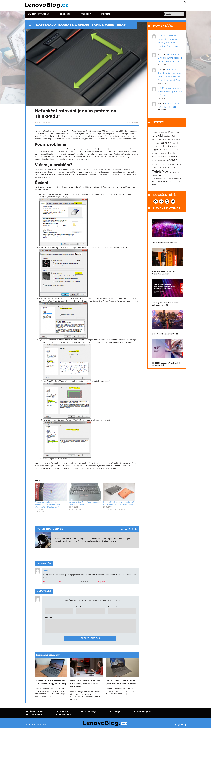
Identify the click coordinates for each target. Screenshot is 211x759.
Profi (122, 25)
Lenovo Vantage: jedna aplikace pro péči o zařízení (170, 91)
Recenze (64, 14)
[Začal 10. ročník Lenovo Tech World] (167, 228)
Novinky (64, 712)
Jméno (47, 607)
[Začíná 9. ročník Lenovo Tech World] (167, 319)
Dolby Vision (167, 139)
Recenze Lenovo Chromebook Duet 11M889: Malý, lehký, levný (50, 682)
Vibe (164, 176)
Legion (155, 150)
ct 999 (161, 88)
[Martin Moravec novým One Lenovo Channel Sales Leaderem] (167, 257)
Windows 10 (158, 181)
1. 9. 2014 (84, 582)
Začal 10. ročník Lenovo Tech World (164, 242)
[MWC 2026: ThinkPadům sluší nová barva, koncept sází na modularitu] (86, 667)
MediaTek (155, 153)
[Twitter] (176, 725)
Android (157, 135)
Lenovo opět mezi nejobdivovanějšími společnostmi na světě (165, 304)
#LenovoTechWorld (158, 132)
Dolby (174, 136)
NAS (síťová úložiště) (159, 156)
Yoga (177, 181)
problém (161, 160)
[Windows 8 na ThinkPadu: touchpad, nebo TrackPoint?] (85, 492)
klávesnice (174, 146)
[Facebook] (185, 725)
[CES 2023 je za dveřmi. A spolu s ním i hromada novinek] (167, 348)
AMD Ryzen (176, 132)
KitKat (166, 146)
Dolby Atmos (156, 139)
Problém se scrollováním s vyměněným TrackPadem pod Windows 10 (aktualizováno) (47, 504)
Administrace (65, 714)
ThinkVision (174, 172)
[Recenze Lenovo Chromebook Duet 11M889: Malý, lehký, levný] (51, 667)
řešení (154, 184)
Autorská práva (144, 712)
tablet (154, 168)
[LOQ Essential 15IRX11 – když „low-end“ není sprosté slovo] (122, 667)
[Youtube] (182, 725)
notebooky (46, 25)
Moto (161, 153)
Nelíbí (60, 582)
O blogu (116, 712)
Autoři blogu (90, 712)
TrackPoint (156, 176)
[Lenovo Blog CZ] (47, 5)
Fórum (105, 14)
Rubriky (86, 14)
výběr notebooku (157, 178)
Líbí (44, 582)
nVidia (154, 160)
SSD (178, 164)
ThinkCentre (174, 168)
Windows (167, 178)
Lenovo (165, 149)
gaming (176, 139)
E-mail (78, 607)
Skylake (155, 164)
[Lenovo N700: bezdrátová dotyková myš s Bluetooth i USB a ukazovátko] (119, 492)
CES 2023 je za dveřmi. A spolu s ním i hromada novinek (166, 364)
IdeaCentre (155, 143)
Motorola (170, 153)
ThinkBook (163, 168)
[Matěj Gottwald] (122, 529)
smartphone (167, 164)
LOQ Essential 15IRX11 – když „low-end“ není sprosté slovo (121, 682)
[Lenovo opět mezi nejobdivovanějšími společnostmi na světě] (167, 288)
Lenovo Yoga (175, 150)
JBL (160, 146)
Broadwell (167, 136)
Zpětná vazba (35, 714)
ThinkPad (160, 172)
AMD (167, 132)
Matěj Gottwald (43, 122)
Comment (48, 617)
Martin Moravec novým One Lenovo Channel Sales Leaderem (164, 273)
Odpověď (101, 582)
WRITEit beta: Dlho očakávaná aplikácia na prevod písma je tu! (170, 58)
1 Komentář (44, 564)
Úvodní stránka (38, 14)
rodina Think (102, 25)
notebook (172, 156)
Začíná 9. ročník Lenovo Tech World (165, 334)
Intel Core (155, 146)
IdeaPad (165, 143)
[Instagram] (179, 725)
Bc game (162, 36)
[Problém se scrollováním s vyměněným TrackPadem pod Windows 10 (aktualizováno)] (51, 492)
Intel (175, 143)
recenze (171, 160)
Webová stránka (113, 607)
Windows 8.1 (176, 178)
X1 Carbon (169, 181)
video (168, 176)
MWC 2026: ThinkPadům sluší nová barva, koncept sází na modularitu (85, 684)
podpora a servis (73, 25)
